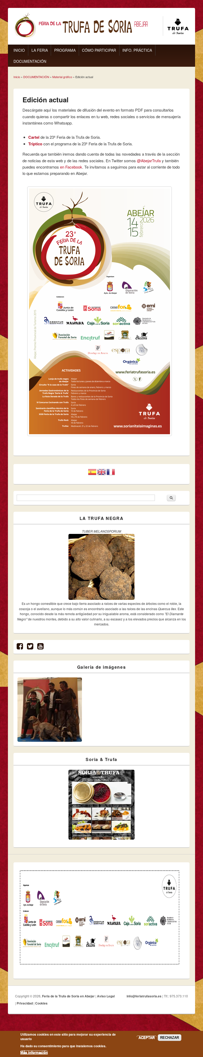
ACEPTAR (147, 1038)
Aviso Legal (106, 996)
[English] (101, 474)
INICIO (19, 50)
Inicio (16, 77)
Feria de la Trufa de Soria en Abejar (68, 996)
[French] (111, 474)
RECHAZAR (169, 1038)
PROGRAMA (65, 50)
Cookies (41, 1003)
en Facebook (71, 167)
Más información (34, 1052)
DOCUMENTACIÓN (29, 61)
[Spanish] (92, 474)
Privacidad (25, 1003)
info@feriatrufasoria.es (144, 996)
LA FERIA (39, 50)
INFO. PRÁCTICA (137, 50)
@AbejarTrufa (149, 160)
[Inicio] (101, 37)
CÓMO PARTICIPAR (99, 50)
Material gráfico (62, 77)
